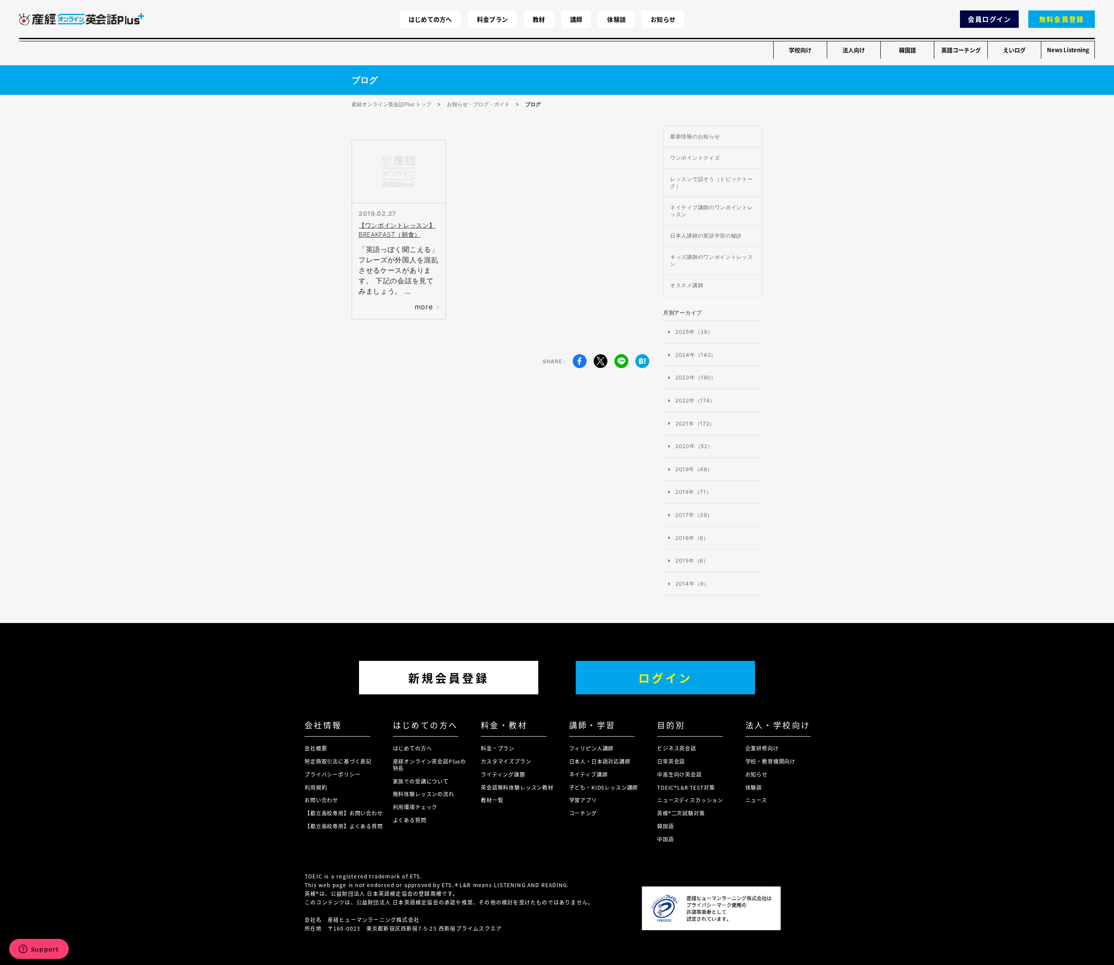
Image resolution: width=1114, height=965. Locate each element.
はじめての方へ (430, 19)
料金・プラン (497, 748)
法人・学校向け (778, 724)
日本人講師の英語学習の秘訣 (706, 235)
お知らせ (663, 19)
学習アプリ (583, 800)
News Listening (1068, 50)
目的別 (671, 724)
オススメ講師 (686, 285)
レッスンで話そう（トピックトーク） (711, 182)
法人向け (853, 50)
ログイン (665, 678)
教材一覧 (492, 800)
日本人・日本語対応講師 (600, 761)
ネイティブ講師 (588, 774)
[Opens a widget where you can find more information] (39, 950)
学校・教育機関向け (770, 761)
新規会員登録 (448, 678)
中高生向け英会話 (679, 774)
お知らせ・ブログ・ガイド (478, 104)
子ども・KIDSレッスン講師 (603, 787)
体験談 (616, 19)
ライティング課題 (503, 774)
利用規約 (316, 787)
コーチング (583, 813)
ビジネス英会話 (676, 748)
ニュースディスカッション (690, 800)
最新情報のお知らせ (695, 136)
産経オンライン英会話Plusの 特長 (429, 764)
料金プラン (492, 19)
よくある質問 (409, 820)
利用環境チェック (415, 807)
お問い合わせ (321, 800)
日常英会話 (671, 761)
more (424, 306)
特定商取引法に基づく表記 (338, 761)
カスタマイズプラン (506, 761)
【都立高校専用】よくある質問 (344, 826)
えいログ (1014, 50)
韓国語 (907, 50)
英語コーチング (961, 50)
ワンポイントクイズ (695, 157)
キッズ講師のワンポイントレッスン (711, 260)
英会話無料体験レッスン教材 (517, 787)
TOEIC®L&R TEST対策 (686, 787)
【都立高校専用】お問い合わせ (344, 813)
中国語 (665, 839)
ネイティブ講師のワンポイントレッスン (711, 211)
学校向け (800, 50)
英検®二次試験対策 (681, 813)
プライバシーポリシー (332, 774)
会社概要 (316, 748)
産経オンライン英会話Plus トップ (391, 104)
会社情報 (323, 724)
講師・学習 (592, 724)
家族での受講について (421, 781)
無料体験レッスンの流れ (423, 793)
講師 (576, 19)
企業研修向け (762, 748)
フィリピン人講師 (591, 748)
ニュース (756, 800)
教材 (539, 19)
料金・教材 (504, 724)
